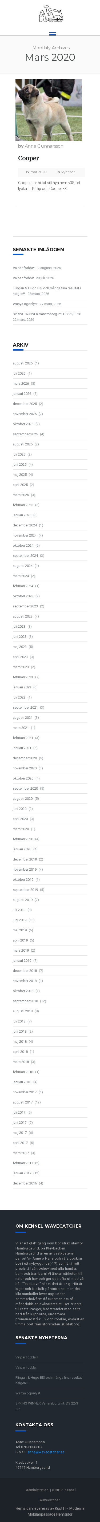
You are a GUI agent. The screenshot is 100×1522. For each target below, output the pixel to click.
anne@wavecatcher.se (46, 1452)
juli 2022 (19, 697)
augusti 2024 (23, 566)
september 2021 (25, 707)
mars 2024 (21, 576)
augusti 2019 (23, 900)
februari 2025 (23, 505)
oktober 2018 (23, 991)
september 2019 (25, 890)
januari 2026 (22, 394)
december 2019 (25, 859)
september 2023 (25, 606)
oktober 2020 (23, 778)
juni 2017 (19, 1123)
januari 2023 (22, 687)
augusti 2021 (23, 718)
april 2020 (20, 819)
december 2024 (25, 525)
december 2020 (25, 758)
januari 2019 (22, 961)
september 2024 (25, 556)
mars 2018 (21, 1062)
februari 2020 (23, 839)
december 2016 (25, 1183)
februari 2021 (23, 738)
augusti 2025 (23, 444)
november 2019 (25, 869)
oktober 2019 (23, 880)
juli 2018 (19, 1021)
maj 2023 (20, 647)
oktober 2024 (23, 545)
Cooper (28, 158)
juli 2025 (19, 454)
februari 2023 (23, 677)
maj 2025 (20, 475)
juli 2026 (19, 373)
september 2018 (25, 1001)
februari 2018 (23, 1072)
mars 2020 (21, 829)
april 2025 (20, 485)
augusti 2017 (23, 1102)
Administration (37, 1490)
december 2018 (25, 971)
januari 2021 (22, 748)
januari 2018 (22, 1082)
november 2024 (25, 535)
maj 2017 (20, 1133)
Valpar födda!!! (24, 268)
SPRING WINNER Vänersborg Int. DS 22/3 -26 (47, 314)
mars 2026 (21, 383)
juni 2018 (19, 1031)
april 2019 (20, 940)
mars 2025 (21, 495)
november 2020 (25, 768)
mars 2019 (21, 950)
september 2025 (25, 434)
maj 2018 (20, 1042)
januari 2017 (22, 1173)
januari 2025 (22, 515)
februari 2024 (23, 586)
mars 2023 (21, 667)
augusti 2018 (23, 1011)
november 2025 (25, 414)
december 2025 (25, 404)
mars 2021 (21, 728)
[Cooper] (48, 110)
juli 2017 (19, 1112)
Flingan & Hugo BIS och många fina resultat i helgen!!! (47, 291)
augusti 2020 (23, 799)
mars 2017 (21, 1153)
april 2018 (20, 1052)
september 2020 (25, 788)
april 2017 (20, 1143)
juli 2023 (19, 626)
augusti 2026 (23, 363)
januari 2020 (22, 849)
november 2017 (25, 1092)
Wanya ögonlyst (25, 304)
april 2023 (20, 657)
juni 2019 (19, 920)
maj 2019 (20, 930)
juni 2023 (19, 637)
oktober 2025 (23, 424)
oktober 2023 (23, 596)
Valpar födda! (23, 278)
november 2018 (25, 981)
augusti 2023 (23, 616)
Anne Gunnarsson (44, 146)
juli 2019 (19, 910)
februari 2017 (23, 1163)
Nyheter (68, 172)
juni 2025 (19, 464)
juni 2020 (19, 809)
